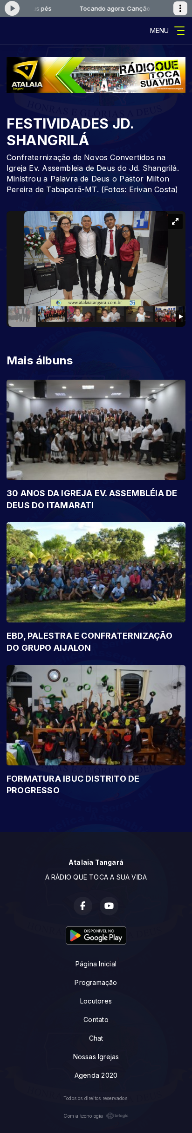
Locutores (96, 1001)
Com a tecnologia (83, 1116)
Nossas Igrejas (96, 1057)
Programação (96, 982)
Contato (95, 1019)
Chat (96, 1038)
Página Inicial (96, 964)
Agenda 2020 (96, 1075)
